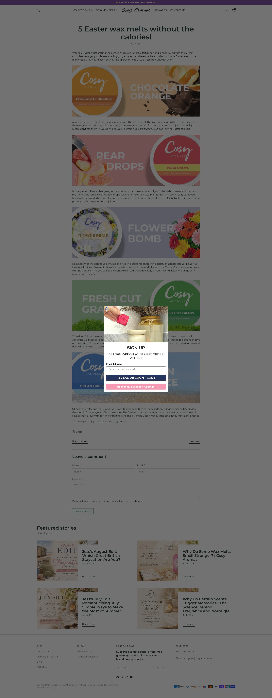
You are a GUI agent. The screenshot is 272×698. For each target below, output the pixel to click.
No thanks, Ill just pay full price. (136, 386)
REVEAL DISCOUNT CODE (136, 377)
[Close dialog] (106, 308)
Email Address (114, 364)
